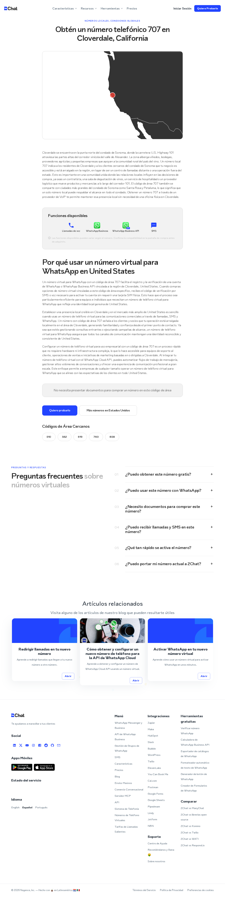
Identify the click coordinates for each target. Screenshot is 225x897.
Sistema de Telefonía (127, 809)
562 (64, 437)
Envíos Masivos (123, 783)
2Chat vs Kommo (190, 826)
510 (49, 437)
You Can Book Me (158, 774)
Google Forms (155, 794)
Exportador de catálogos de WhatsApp (195, 753)
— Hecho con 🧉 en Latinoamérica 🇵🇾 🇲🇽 (58, 890)
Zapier (151, 723)
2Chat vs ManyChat (192, 808)
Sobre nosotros (156, 861)
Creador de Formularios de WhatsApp (194, 788)
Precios (132, 8)
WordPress (154, 755)
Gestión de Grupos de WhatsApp (127, 748)
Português (41, 807)
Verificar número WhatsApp (190, 730)
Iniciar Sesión (182, 8)
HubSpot (153, 735)
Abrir (68, 676)
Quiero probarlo (207, 8)
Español (27, 807)
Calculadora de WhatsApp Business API (195, 742)
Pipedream (154, 806)
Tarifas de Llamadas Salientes (126, 829)
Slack (151, 742)
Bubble (152, 748)
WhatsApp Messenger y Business (128, 725)
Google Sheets (156, 800)
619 (80, 437)
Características (123, 763)
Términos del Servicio (144, 890)
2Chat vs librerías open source (194, 817)
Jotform (152, 819)
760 (96, 437)
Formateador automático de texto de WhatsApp (195, 765)
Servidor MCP (123, 796)
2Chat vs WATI (190, 839)
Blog (117, 776)
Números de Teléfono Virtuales (127, 817)
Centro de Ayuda (157, 843)
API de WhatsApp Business (125, 736)
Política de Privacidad (171, 890)
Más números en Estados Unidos (108, 410)
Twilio (151, 761)
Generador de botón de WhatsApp (194, 776)
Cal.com (152, 781)
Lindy (151, 813)
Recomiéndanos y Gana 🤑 (161, 852)
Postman (153, 787)
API (117, 802)
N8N (151, 826)
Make (151, 729)
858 (112, 437)
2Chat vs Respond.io (193, 845)
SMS (117, 757)
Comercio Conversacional (129, 789)
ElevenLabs (154, 768)
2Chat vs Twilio (189, 832)
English (15, 807)
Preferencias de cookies (200, 890)
